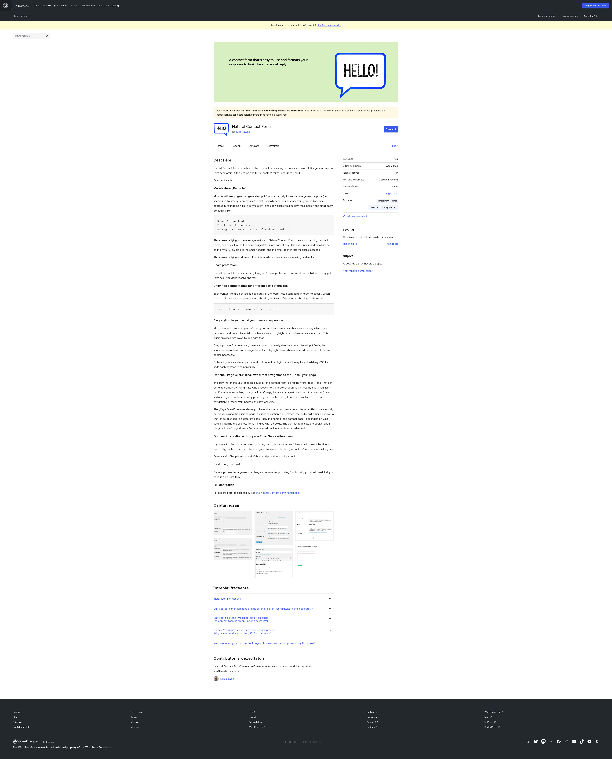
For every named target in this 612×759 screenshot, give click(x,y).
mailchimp (374, 207)
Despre (17, 712)
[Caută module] (46, 36)
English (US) (392, 193)
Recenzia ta (350, 243)
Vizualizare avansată (355, 216)
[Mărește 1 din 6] (247, 515)
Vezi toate (392, 243)
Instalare (254, 145)
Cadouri (372, 727)
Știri (15, 717)
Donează (373, 722)
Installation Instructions (227, 598)
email (394, 201)
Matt (488, 717)
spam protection (389, 207)
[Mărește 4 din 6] (288, 552)
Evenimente (373, 717)
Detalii (220, 145)
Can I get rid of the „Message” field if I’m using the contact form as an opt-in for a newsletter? (241, 619)
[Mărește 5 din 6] (329, 515)
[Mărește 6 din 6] (329, 548)
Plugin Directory (21, 16)
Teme (134, 717)
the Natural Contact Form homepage (277, 492)
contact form (384, 201)
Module (135, 722)
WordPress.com (494, 712)
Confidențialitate (21, 727)
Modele (135, 727)
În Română (48, 742)
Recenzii (236, 145)
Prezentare (137, 712)
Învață (252, 712)
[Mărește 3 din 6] (288, 515)
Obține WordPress (595, 5)
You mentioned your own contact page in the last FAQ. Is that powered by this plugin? (264, 643)
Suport (394, 145)
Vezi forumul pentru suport (358, 270)
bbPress (490, 722)
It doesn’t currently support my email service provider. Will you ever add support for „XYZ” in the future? (245, 632)
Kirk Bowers (243, 131)
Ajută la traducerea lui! (329, 25)
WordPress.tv (257, 727)
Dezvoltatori (255, 722)
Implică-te (372, 712)
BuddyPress (492, 727)
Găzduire (17, 722)
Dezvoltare (272, 145)
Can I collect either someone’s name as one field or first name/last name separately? (263, 608)
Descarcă (391, 129)
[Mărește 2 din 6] (247, 542)
